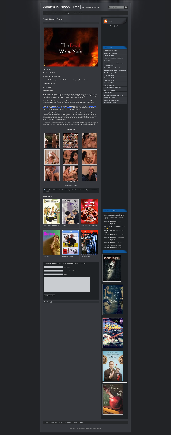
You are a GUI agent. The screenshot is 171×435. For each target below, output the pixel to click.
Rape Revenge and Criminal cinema (114, 73)
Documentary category (110, 50)
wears (47, 191)
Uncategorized (108, 92)
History (61, 13)
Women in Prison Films (61, 7)
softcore (95, 190)
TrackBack (48, 302)
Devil (60, 190)
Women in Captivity (109, 97)
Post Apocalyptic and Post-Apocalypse (115, 70)
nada (86, 190)
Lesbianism (81, 190)
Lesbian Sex (73, 190)
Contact (81, 13)
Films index (54, 13)
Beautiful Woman (53, 190)
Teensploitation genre (110, 90)
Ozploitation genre (109, 65)
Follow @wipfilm (114, 26)
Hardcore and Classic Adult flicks (113, 58)
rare (89, 190)
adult (47, 190)
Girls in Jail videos (109, 55)
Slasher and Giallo (109, 78)
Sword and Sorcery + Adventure (113, 87)
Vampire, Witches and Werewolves (114, 95)
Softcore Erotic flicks (64, 23)
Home (46, 13)
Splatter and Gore (109, 83)
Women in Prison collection (111, 100)
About (75, 13)
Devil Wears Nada (71, 185)
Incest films (107, 60)
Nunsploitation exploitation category (114, 63)
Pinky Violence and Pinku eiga (112, 68)
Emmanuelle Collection (110, 53)
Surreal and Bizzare (109, 85)
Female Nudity (66, 190)
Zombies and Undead (110, 102)
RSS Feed (110, 21)
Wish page (68, 13)
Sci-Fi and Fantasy (109, 75)
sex (92, 190)
